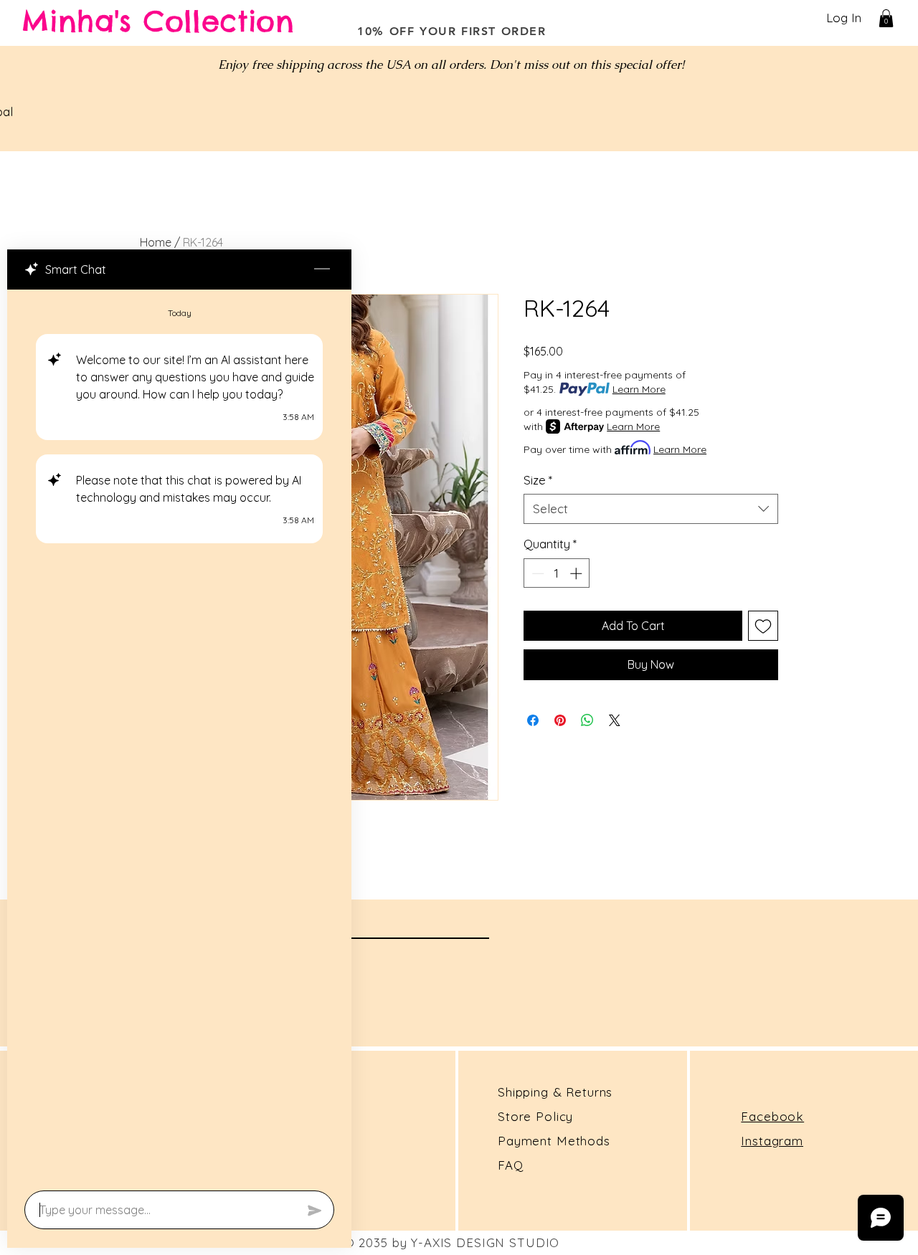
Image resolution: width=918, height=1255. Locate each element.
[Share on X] (614, 720)
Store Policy (535, 1116)
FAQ (511, 1165)
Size (538, 479)
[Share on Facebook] (532, 720)
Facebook (772, 1116)
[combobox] (651, 509)
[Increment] (577, 573)
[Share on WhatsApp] (587, 720)
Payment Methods (554, 1140)
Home (155, 242)
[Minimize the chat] (322, 269)
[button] (886, 18)
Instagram (772, 1140)
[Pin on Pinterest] (560, 720)
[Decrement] (536, 573)
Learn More (639, 389)
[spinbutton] (557, 573)
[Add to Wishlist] (763, 626)
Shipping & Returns (555, 1091)
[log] (179, 736)
